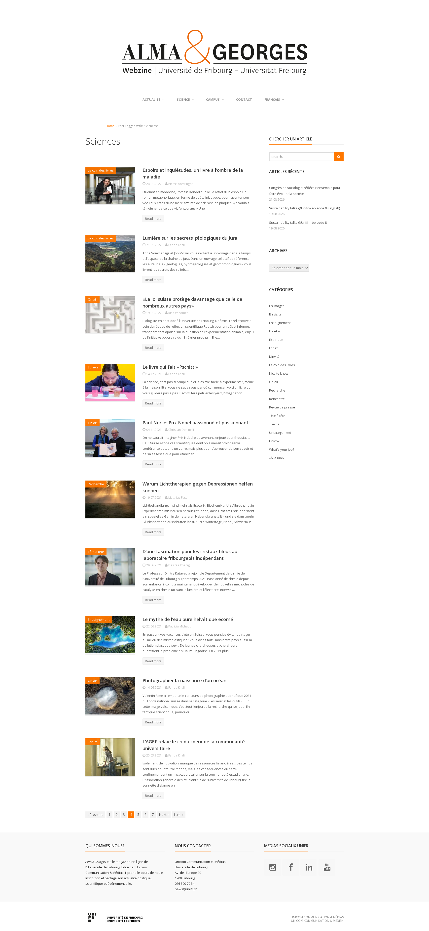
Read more (153, 218)
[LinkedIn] (308, 867)
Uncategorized (280, 432)
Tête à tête (96, 551)
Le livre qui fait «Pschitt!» (170, 367)
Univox (274, 441)
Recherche (96, 484)
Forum (92, 742)
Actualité (151, 99)
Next (164, 814)
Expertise (276, 339)
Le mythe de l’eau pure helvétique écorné (188, 619)
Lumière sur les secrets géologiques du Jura (190, 238)
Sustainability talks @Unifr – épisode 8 (298, 222)
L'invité (274, 356)
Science (183, 99)
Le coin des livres (101, 170)
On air (92, 299)
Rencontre (277, 399)
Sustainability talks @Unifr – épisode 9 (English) (304, 208)
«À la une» (277, 458)
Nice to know (278, 373)
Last (178, 814)
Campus (213, 99)
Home (110, 126)
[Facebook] (290, 867)
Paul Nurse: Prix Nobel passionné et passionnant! (196, 423)
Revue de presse (282, 407)
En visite (275, 314)
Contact (244, 99)
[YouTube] (327, 867)
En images (277, 306)
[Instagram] (272, 867)
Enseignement (98, 619)
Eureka (93, 367)
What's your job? (281, 449)
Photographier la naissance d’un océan (184, 680)
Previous (95, 814)
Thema (274, 424)
